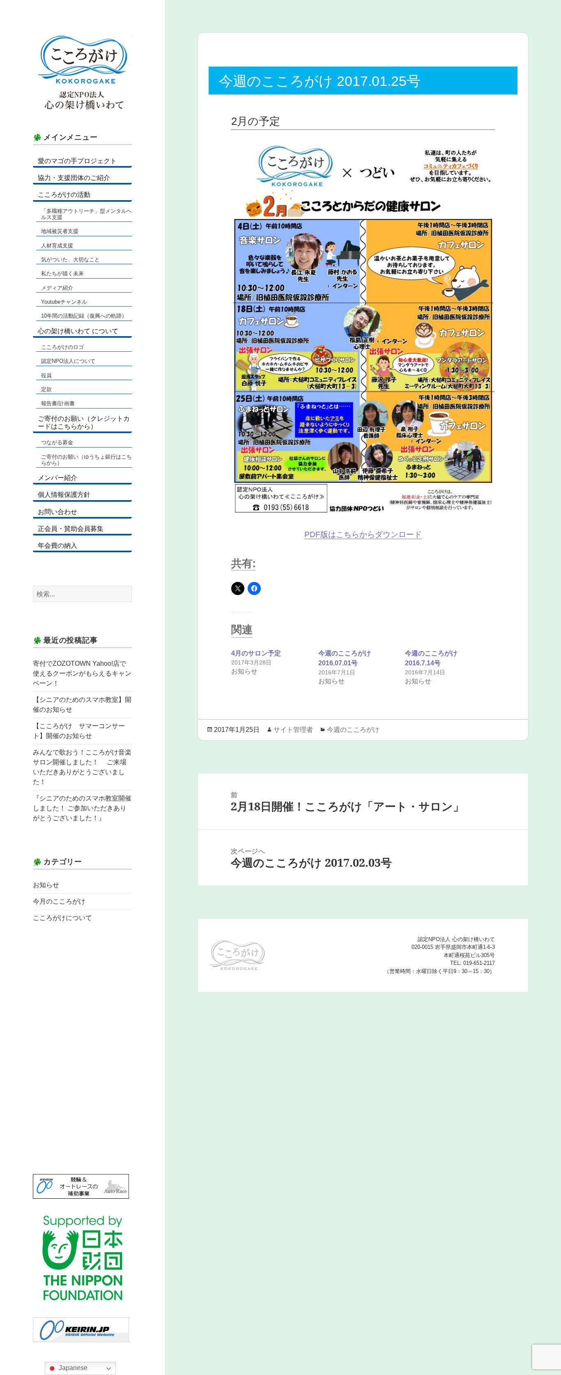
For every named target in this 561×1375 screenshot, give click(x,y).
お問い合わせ (57, 511)
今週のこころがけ (353, 729)
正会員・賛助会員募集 (70, 528)
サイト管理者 (293, 729)
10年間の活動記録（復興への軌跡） (84, 316)
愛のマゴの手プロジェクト (77, 160)
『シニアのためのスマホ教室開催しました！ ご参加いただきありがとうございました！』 (82, 808)
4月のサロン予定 (256, 653)
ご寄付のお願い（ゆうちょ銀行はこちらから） (86, 460)
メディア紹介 (57, 288)
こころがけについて (62, 917)
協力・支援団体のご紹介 (74, 177)
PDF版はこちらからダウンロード (363, 534)
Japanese (72, 1367)
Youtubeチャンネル (64, 302)
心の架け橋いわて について (78, 331)
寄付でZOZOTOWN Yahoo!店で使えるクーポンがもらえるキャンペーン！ (82, 673)
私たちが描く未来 (62, 273)
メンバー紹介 (57, 477)
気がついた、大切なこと (70, 259)
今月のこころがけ (59, 901)
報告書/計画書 (58, 403)
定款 (46, 389)
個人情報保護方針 (64, 494)
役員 (46, 375)
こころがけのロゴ (62, 347)
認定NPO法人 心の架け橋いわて (82, 74)
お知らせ (46, 884)
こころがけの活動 (64, 194)
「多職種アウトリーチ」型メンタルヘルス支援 (86, 214)
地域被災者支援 (59, 231)
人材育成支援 (57, 245)
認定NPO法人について (68, 361)
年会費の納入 (57, 545)
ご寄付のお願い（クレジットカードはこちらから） (84, 422)
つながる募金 (57, 442)
